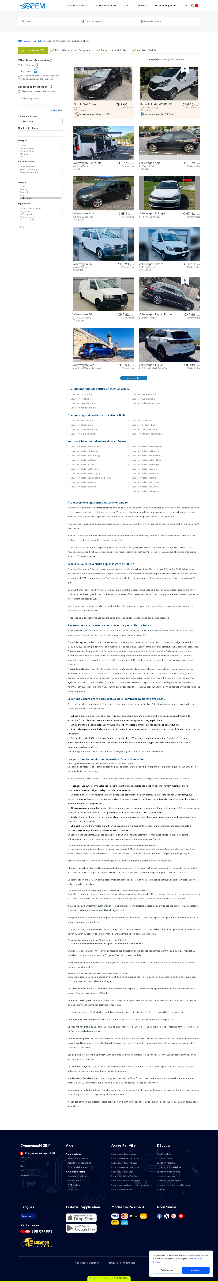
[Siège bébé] (40, 211)
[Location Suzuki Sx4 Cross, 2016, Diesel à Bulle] (103, 84)
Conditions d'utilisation (87, 1262)
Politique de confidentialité (121, 1262)
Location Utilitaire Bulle (144, 429)
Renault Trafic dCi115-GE (156, 104)
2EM (20, 41)
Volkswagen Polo (82, 365)
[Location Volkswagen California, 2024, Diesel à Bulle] (103, 143)
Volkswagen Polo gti (151, 213)
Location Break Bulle (82, 420)
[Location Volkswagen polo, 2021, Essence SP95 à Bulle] (169, 143)
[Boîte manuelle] (40, 166)
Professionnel (74, 1180)
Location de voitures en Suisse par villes (131, 1185)
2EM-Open (73, 1189)
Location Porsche (166, 1163)
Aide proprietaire (75, 1171)
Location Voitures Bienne (84, 468)
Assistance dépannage (79, 1163)
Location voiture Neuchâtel (125, 1167)
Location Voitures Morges (145, 464)
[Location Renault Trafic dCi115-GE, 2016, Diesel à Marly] (169, 84)
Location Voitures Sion (83, 464)
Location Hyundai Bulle (83, 403)
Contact (24, 1175)
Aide (125, 5)
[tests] (40, 186)
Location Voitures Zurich (84, 460)
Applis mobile (164, 1154)
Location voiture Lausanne (125, 1158)
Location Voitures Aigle (144, 468)
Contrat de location (78, 1167)
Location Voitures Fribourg (85, 455)
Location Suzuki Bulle (143, 398)
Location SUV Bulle (142, 420)
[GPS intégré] (40, 214)
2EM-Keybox (74, 1185)
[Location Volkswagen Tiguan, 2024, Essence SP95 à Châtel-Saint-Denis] (169, 345)
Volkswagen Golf (82, 213)
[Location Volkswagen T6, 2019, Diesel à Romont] (103, 294)
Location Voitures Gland (145, 486)
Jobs (23, 1161)
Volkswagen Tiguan (150, 365)
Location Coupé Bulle (82, 424)
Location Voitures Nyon (83, 482)
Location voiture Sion (122, 1171)
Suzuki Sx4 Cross (84, 104)
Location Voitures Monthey (146, 460)
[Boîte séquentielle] (40, 172)
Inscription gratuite (165, 5)
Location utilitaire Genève (124, 1176)
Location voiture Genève (123, 1154)
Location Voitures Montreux (147, 446)
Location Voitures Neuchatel (147, 451)
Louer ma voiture (106, 5)
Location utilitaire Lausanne (125, 1180)
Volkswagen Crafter (151, 264)
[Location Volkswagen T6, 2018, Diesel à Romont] (103, 244)
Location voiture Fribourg (124, 1163)
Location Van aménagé (169, 1180)
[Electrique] (40, 154)
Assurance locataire (78, 1158)
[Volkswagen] (40, 198)
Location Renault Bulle (144, 394)
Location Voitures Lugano (145, 491)
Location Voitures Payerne (146, 455)
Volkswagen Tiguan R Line (154, 314)
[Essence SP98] (40, 148)
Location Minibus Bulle (83, 433)
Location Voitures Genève (84, 451)
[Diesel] (40, 145)
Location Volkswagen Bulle (146, 403)
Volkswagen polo (149, 163)
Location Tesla (164, 1158)
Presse (23, 1170)
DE (185, 5)
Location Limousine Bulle (84, 429)
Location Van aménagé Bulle (147, 433)
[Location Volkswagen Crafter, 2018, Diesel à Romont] (169, 244)
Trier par (152, 59)
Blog (22, 1166)
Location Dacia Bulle (81, 394)
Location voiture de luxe (169, 1167)
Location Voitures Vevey (83, 486)
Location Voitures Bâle (144, 477)
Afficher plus (133, 378)
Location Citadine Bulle (144, 424)
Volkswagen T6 (81, 264)
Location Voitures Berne (145, 473)
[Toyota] (40, 189)
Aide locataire (74, 1154)
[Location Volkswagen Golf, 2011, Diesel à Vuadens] (103, 193)
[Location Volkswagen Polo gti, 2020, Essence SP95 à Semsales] (169, 193)
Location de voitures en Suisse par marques (174, 1187)
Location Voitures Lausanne (86, 446)
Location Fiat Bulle (81, 398)
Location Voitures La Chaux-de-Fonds (91, 477)
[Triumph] (40, 192)
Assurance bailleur (77, 1176)
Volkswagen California (86, 163)
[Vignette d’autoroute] (40, 208)
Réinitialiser (57, 110)
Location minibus (166, 1176)
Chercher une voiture (77, 5)
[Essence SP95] (40, 151)
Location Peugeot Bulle (83, 407)
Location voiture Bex (121, 1189)
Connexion (141, 5)
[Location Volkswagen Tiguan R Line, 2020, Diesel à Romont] (169, 294)
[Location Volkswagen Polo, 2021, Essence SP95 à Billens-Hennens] (103, 345)
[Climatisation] (40, 217)
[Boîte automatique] (40, 169)
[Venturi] (40, 195)
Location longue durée (168, 1171)
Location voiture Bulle (33, 41)
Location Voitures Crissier (145, 482)
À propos (25, 1157)
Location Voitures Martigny (85, 473)
